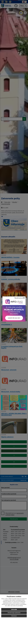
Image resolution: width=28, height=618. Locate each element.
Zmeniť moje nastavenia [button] (14, 612)
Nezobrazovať (19, 298)
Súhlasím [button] (14, 609)
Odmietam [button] (14, 616)
